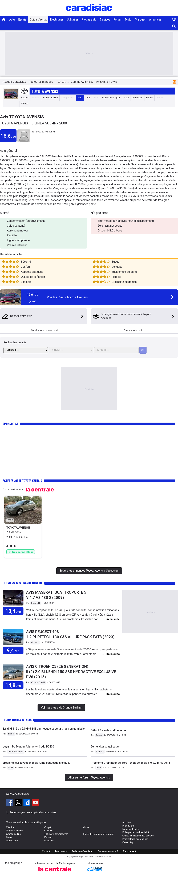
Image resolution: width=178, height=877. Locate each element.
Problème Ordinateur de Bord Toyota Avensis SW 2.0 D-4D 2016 (130, 762)
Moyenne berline (14, 830)
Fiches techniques (111, 97)
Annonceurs (61, 851)
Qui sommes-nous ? (108, 851)
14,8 (13, 685)
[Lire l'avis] (13, 605)
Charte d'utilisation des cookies (138, 835)
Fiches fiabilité (50, 97)
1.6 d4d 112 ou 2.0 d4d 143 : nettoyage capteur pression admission (44, 728)
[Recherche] (174, 26)
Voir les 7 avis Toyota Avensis (67, 297)
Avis (80, 97)
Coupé (47, 827)
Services (105, 19)
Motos (86, 827)
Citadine (10, 827)
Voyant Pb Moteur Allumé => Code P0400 (28, 746)
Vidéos (24, 103)
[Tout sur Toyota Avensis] (11, 98)
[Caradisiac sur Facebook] (10, 803)
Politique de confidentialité (135, 832)
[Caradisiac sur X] (19, 803)
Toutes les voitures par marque (98, 834)
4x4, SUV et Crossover (56, 834)
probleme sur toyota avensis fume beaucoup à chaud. (36, 762)
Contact (46, 851)
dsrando (35, 642)
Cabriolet (48, 830)
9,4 (13, 650)
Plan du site (128, 825)
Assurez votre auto (133, 330)
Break (9, 837)
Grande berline (13, 834)
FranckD (35, 603)
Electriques (56, 19)
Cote (126, 97)
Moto (128, 19)
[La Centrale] (54, 872)
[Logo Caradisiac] (89, 14)
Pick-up (48, 837)
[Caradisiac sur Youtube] (35, 803)
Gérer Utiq (127, 842)
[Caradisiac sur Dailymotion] (27, 803)
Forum (118, 19)
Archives (126, 822)
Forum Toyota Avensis (17, 720)
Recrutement (129, 851)
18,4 (13, 611)
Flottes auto (89, 19)
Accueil (25, 97)
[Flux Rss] (175, 82)
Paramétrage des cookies (135, 839)
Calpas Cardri (38, 682)
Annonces (155, 19)
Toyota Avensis (45, 91)
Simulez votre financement (44, 330)
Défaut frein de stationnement (109, 730)
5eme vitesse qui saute (105, 746)
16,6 (8, 136)
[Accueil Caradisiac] (3, 19)
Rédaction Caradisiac (82, 851)
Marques (140, 19)
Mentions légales (130, 829)
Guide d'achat (38, 19)
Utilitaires (72, 19)
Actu (12, 19)
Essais (22, 19)
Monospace (12, 840)
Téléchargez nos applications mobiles (33, 812)
